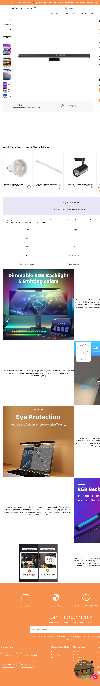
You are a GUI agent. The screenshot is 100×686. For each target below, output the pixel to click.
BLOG (91, 13)
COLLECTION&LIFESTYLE (66, 13)
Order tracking (55, 655)
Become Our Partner (79, 658)
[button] (35, 8)
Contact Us (28, 8)
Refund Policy (27, 664)
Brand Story (77, 655)
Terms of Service (29, 655)
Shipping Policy (9, 655)
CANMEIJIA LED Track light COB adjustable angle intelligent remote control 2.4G (80, 185)
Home (50, 13)
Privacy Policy (8, 664)
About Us (76, 652)
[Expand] (29, 187)
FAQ (17, 8)
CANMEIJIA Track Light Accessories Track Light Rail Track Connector (48, 185)
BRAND (83, 13)
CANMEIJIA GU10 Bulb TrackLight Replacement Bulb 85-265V (14, 185)
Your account (55, 652)
